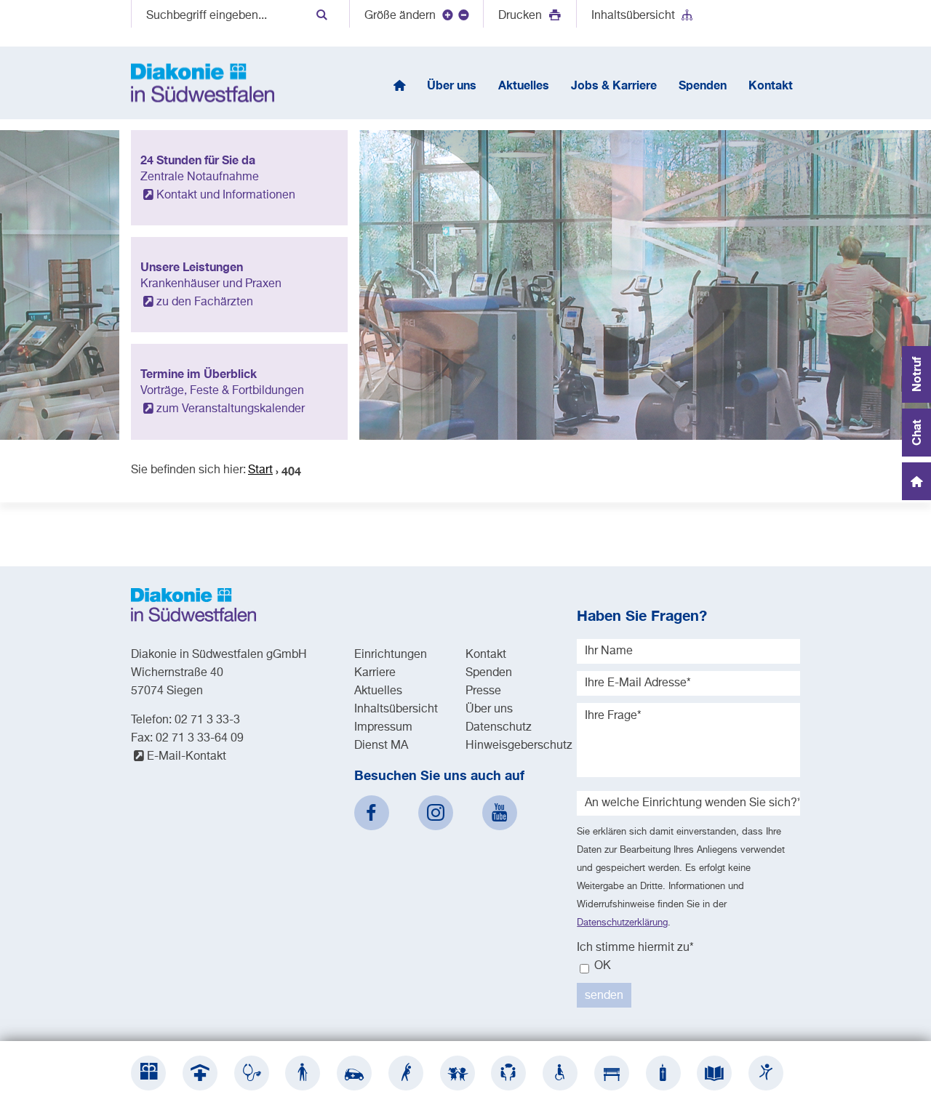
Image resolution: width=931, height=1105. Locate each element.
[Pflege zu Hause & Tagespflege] (354, 1073)
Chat (916, 432)
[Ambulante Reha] (405, 1073)
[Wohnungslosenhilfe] (611, 1073)
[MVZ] (251, 1073)
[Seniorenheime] (302, 1073)
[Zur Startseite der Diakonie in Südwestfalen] (202, 83)
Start (260, 470)
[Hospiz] (663, 1073)
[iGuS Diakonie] (765, 1073)
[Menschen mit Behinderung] (560, 1073)
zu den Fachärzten (204, 302)
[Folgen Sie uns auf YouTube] (499, 812)
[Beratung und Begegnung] (508, 1073)
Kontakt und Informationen (225, 195)
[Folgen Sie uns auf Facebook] (371, 812)
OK (601, 966)
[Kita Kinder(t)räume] (457, 1073)
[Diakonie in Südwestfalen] (148, 1073)
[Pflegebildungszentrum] (714, 1073)
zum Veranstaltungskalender (230, 409)
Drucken (521, 16)
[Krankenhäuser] (200, 1073)
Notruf (916, 374)
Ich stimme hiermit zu (635, 948)
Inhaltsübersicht (633, 16)
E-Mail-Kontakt (186, 757)
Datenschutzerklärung (622, 923)
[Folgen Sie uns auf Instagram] (435, 812)
